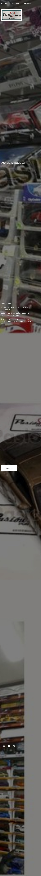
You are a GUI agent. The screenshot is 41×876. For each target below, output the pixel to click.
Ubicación (15, 3)
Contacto (27, 3)
